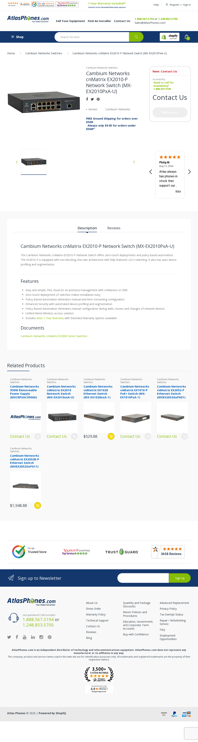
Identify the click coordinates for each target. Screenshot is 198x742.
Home (11, 53)
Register (174, 4)
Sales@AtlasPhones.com (150, 23)
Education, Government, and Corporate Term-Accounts (138, 625)
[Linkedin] (33, 637)
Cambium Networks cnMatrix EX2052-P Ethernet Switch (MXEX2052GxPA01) (171, 391)
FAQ (162, 630)
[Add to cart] (111, 436)
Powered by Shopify (52, 713)
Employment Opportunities (168, 637)
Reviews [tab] (113, 228)
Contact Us (93, 626)
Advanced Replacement (174, 603)
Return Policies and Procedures (135, 613)
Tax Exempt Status (171, 614)
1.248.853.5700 (168, 19)
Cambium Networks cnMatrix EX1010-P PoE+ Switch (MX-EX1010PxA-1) (134, 391)
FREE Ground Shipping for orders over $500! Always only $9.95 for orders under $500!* (112, 124)
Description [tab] (87, 228)
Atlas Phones (16, 713)
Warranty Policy (96, 614)
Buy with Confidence (136, 634)
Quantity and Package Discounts (136, 604)
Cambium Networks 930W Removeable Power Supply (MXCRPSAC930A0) (24, 391)
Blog (89, 638)
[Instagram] (41, 637)
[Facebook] (87, 99)
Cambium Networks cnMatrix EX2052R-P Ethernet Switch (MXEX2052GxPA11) (24, 461)
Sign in (187, 4)
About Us (92, 603)
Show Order (93, 608)
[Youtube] (24, 637)
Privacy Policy (168, 608)
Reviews (91, 632)
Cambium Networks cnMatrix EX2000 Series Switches (54, 336)
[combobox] (99, 37)
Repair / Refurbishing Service (173, 622)
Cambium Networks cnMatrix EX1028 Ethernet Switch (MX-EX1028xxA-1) (98, 391)
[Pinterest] (98, 99)
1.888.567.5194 (144, 19)
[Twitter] (92, 99)
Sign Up (180, 578)
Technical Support (97, 620)
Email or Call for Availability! (164, 84)
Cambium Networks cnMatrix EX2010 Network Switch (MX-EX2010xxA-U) (61, 391)
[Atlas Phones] (31, 601)
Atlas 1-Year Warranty (50, 318)
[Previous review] (150, 172)
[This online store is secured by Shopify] (169, 37)
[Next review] (189, 172)
